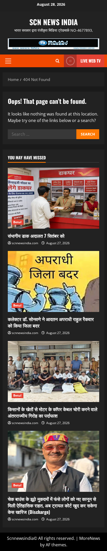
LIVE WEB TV (91, 61)
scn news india (53, 22)
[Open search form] (57, 61)
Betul (17, 222)
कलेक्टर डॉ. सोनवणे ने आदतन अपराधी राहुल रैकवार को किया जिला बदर (51, 322)
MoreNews (89, 538)
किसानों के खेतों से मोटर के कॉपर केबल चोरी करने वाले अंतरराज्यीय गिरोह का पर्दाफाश (52, 412)
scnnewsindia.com (25, 243)
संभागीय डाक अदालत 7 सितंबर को (36, 235)
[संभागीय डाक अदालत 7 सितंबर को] (53, 198)
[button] (8, 61)
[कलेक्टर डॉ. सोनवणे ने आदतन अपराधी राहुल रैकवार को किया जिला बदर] (53, 281)
